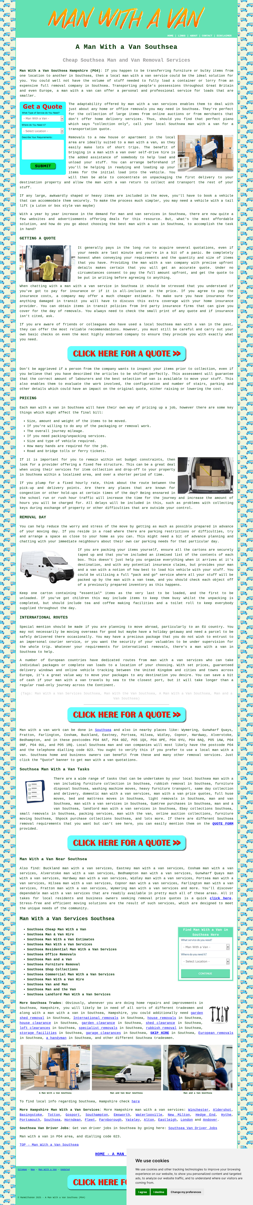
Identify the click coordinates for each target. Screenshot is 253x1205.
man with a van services (66, 893)
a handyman (56, 1038)
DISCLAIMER (224, 35)
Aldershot (222, 1110)
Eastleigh (167, 1120)
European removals (215, 1033)
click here (220, 898)
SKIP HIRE (159, 1033)
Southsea (103, 730)
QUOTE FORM (222, 824)
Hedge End (206, 1115)
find (35, 868)
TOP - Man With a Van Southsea (49, 1145)
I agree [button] (142, 1192)
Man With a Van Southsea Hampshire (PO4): (61, 71)
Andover (210, 1120)
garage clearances (103, 1033)
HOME (170, 35)
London (187, 1120)
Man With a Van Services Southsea (67, 919)
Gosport (73, 1115)
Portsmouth (30, 1120)
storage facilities (38, 1033)
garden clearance (98, 1023)
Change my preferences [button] (186, 1192)
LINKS (181, 35)
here (136, 1101)
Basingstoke (31, 1115)
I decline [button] (159, 1192)
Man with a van (34, 730)
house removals (161, 1018)
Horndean (72, 1120)
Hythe (226, 1115)
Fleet (90, 1120)
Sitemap (22, 1169)
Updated (65, 1169)
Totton (54, 1115)
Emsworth (122, 1115)
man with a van (150, 1110)
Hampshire (123, 1110)
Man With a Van (48, 1169)
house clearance (35, 1023)
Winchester (198, 1110)
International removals (95, 1018)
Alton (149, 1120)
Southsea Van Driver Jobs (192, 1128)
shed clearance (160, 1023)
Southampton (97, 1115)
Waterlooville (149, 1115)
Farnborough (110, 1120)
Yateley (133, 1120)
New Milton (179, 1115)
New (33, 1169)
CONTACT (207, 35)
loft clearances (35, 1028)
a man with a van (60, 1013)
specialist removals (98, 1028)
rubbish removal (161, 1028)
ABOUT (193, 35)
